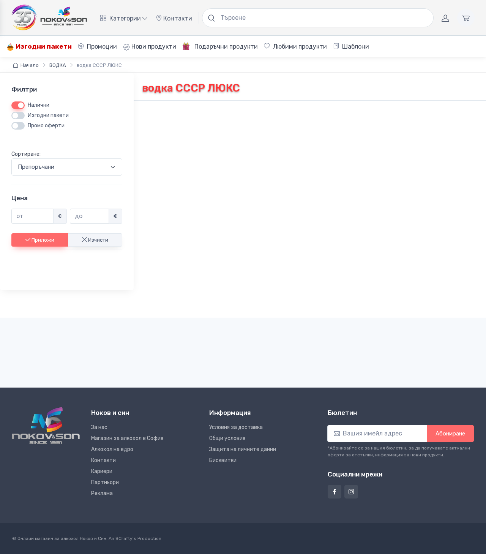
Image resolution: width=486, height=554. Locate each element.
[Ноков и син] (46, 425)
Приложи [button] (42, 239)
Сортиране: (26, 154)
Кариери (101, 471)
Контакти (177, 18)
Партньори (105, 482)
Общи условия (227, 438)
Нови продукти (153, 46)
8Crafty (124, 538)
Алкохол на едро (112, 449)
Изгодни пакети (43, 46)
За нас (99, 427)
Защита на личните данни (242, 449)
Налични (38, 105)
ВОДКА (57, 65)
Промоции (101, 46)
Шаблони (355, 46)
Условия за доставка (236, 427)
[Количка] (466, 18)
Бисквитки (223, 460)
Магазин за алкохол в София (127, 438)
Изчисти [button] (97, 239)
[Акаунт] (445, 18)
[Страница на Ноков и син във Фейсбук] (334, 492)
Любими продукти (299, 46)
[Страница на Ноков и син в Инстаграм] (351, 492)
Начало (30, 65)
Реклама (102, 493)
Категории (125, 18)
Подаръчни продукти (225, 46)
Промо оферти (46, 125)
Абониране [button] (450, 433)
